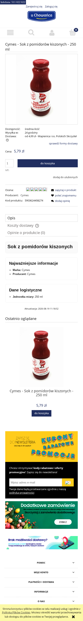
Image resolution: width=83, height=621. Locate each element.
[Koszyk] (72, 32)
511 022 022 (18, 2)
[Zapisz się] (68, 482)
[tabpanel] (41, 276)
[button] (10, 32)
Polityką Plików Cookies (16, 612)
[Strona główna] (41, 15)
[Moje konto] (52, 32)
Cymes (25, 195)
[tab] (41, 218)
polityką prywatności (21, 492)
